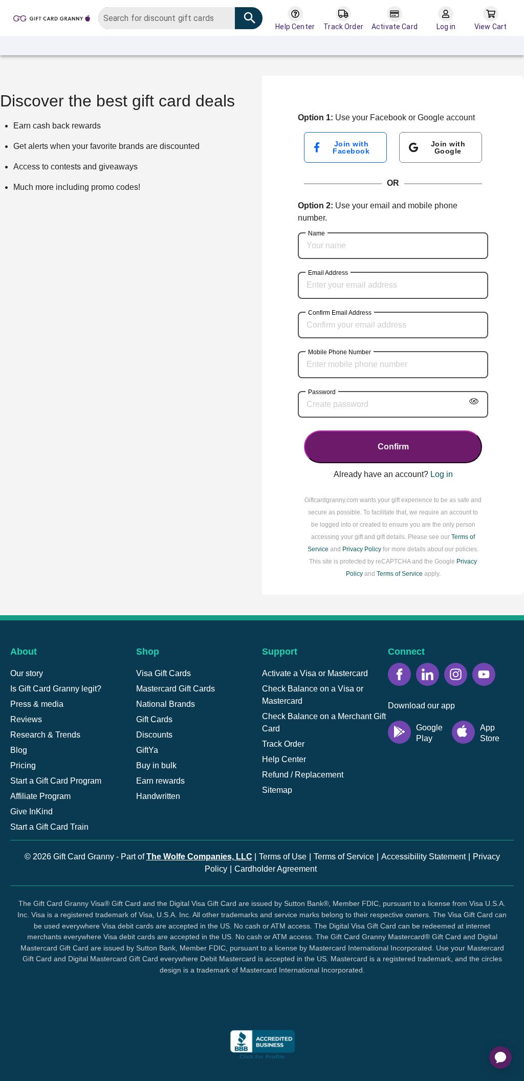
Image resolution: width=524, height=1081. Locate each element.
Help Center (284, 759)
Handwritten (158, 796)
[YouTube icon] (483, 674)
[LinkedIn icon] (427, 674)
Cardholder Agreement (275, 868)
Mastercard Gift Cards (175, 688)
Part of (186, 856)
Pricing (23, 765)
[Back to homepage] (51, 17)
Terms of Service (400, 573)
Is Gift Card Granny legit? (55, 688)
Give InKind (31, 811)
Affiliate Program (40, 796)
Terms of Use (283, 856)
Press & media (36, 704)
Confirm (393, 446)
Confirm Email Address (340, 312)
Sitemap (277, 790)
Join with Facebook (351, 147)
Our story (26, 673)
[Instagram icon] (455, 674)
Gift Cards (154, 719)
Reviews (26, 719)
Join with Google (448, 147)
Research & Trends (45, 734)
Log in (441, 474)
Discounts (154, 734)
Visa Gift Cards (163, 673)
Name (316, 233)
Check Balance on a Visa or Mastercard (312, 694)
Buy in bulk (156, 765)
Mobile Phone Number (339, 352)
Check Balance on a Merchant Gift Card (324, 722)
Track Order (283, 744)
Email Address (328, 272)
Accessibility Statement (423, 856)
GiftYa (147, 750)
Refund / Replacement (302, 774)
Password (322, 392)
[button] (262, 1008)
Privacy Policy (361, 549)
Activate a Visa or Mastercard (315, 673)
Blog (18, 750)
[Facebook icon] (399, 674)
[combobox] (180, 18)
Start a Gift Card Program (55, 780)
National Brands (165, 704)
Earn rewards (160, 780)
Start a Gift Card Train (49, 827)
